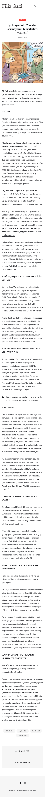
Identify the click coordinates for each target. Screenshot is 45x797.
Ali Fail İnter (9, 731)
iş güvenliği (22, 731)
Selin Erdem (22, 735)
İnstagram (25, 783)
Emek (22, 19)
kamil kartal (36, 731)
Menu (41, 6)
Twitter (20, 783)
